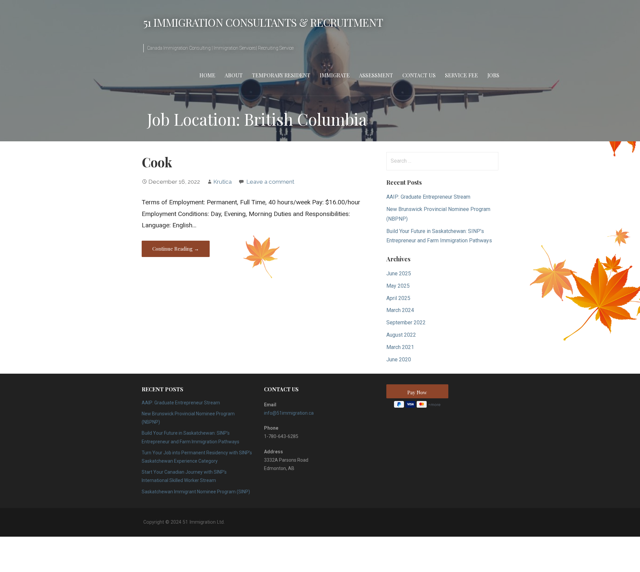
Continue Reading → (175, 248)
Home (207, 75)
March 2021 (400, 347)
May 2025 (398, 286)
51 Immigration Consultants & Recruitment (263, 22)
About (234, 75)
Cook (157, 162)
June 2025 (398, 273)
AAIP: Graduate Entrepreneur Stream (428, 197)
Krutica (222, 181)
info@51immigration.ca (289, 413)
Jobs (493, 75)
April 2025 (398, 298)
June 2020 (398, 359)
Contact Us (419, 75)
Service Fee (461, 75)
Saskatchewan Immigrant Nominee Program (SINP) (196, 491)
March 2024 (400, 310)
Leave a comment (270, 181)
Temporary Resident (281, 75)
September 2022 (406, 322)
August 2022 (401, 335)
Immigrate (335, 75)
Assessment (376, 75)
